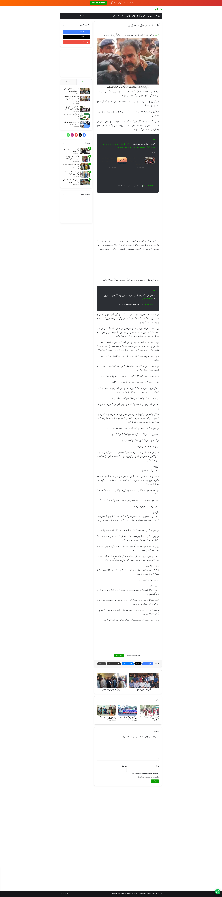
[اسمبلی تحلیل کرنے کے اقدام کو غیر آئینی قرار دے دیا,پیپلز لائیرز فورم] (85, 151)
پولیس (133, 16)
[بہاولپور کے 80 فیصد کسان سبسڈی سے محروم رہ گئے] (85, 116)
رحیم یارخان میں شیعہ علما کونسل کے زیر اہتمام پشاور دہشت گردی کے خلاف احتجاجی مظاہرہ (136, 162)
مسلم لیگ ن (150, 16)
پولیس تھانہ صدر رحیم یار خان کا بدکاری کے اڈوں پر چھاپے (71, 166)
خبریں (114, 16)
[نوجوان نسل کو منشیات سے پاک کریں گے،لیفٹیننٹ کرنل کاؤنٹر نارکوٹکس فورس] (85, 109)
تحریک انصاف (120, 16)
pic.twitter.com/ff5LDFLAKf (142, 299)
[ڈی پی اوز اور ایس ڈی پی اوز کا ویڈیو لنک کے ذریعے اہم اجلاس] (85, 124)
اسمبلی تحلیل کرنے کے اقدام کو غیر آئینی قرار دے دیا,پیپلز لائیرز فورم (71, 150)
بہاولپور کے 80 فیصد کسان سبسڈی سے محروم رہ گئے (71, 116)
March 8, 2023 (148, 186)
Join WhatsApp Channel (98, 2)
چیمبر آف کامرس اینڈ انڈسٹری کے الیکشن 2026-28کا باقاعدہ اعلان (71, 90)
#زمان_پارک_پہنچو (150, 147)
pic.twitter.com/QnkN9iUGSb (127, 147)
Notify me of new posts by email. (148, 777)
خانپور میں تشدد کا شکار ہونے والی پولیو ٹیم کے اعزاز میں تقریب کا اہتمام (149, 718)
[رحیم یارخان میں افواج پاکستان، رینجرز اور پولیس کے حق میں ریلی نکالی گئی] (127, 710)
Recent (84, 82)
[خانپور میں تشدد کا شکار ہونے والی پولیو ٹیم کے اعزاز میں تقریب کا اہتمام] (149, 710)
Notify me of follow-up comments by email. (145, 774)
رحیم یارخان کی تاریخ (141, 16)
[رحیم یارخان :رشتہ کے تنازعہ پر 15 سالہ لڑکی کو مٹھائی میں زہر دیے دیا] (85, 182)
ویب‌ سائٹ (124, 766)
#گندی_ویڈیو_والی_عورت (123, 144)
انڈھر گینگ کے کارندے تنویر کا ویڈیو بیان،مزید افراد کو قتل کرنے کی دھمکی (72, 158)
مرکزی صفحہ (158, 16)
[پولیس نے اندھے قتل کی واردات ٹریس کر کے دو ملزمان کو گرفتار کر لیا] (85, 174)
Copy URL (119, 655)
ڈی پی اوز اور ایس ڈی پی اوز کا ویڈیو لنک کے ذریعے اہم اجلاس (71, 123)
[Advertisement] (128, 178)
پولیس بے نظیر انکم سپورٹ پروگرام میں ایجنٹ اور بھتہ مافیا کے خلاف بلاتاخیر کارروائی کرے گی (71, 99)
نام (158, 759)
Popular (68, 82)
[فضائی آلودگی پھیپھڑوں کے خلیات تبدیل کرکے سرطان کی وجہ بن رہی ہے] (122, 160)
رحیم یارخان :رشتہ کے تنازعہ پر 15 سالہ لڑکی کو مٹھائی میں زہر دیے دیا (71, 181)
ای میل (157, 766)
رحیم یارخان (156, 36)
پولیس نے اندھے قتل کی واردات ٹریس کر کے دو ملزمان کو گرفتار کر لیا (71, 173)
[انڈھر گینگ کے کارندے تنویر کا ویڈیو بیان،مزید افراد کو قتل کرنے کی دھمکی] (85, 159)
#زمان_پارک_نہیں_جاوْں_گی (110, 144)
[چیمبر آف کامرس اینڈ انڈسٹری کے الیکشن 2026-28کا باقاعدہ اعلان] (85, 91)
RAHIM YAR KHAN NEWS (139, 893)
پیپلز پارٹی (128, 16)
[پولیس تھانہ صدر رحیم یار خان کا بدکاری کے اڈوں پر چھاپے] (85, 166)
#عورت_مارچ (141, 147)
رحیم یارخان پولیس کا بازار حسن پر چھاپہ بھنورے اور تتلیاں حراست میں (107, 718)
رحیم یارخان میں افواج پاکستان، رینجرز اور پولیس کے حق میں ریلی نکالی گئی (128, 718)
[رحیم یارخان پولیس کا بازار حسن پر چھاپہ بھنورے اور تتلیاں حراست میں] (106, 710)
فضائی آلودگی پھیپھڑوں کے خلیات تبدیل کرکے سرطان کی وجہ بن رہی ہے (109, 162)
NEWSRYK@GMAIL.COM (154, 893)
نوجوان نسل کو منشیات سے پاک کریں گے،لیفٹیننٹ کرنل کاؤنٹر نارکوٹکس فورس (72, 108)
